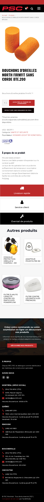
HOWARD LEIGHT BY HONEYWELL (27, 135)
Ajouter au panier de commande (22, 102)
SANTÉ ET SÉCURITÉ (19, 132)
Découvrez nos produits (22, 345)
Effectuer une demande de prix (18, 110)
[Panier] (26, 9)
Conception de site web (10, 499)
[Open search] (31, 9)
